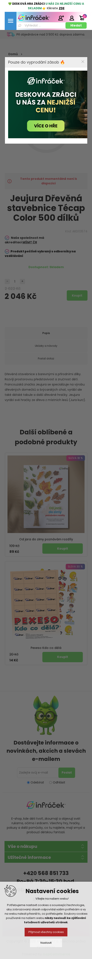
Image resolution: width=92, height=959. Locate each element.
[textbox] (40, 25)
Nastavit (46, 943)
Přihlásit (71, 18)
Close (82, 61)
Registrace (61, 18)
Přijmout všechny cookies (46, 932)
